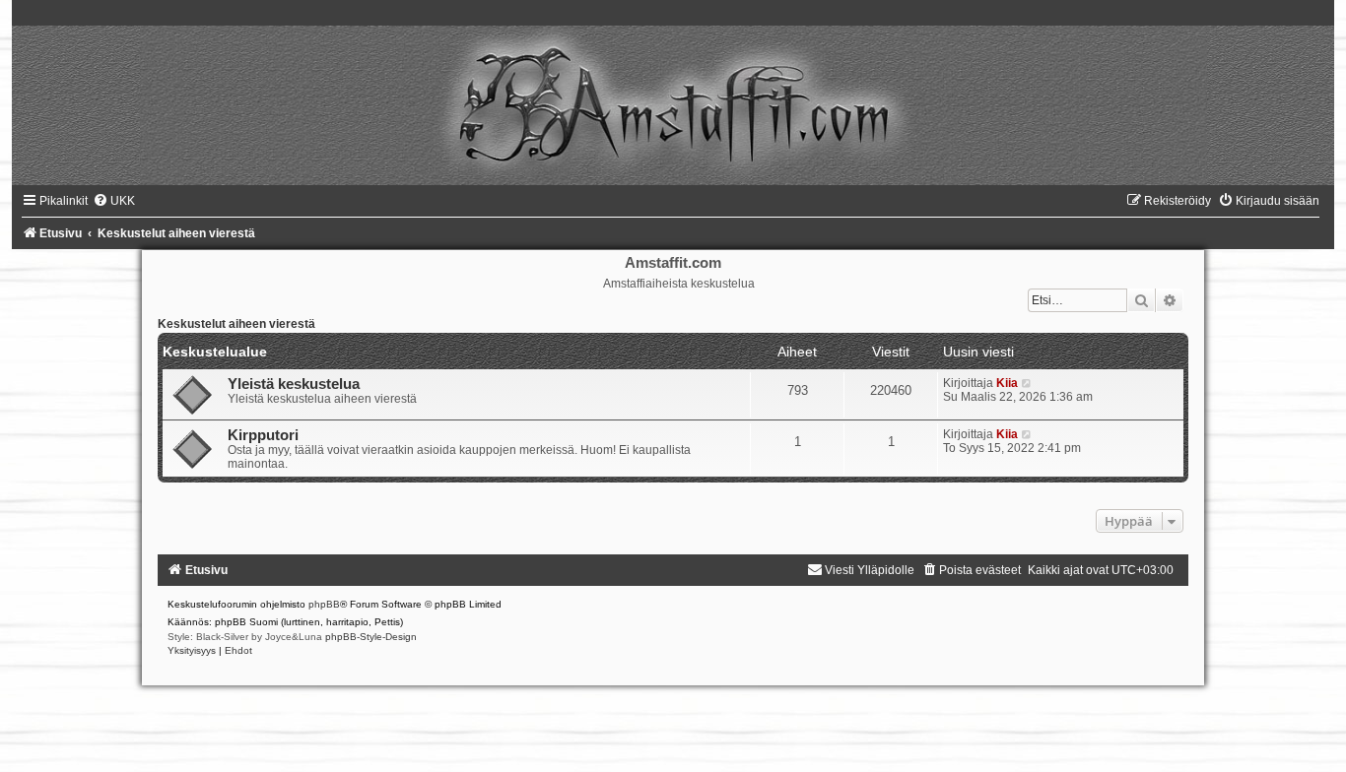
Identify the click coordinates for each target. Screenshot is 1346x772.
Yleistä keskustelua (294, 384)
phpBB (324, 604)
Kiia (1007, 383)
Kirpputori (263, 435)
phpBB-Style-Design (371, 636)
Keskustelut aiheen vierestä (236, 324)
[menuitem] (114, 201)
